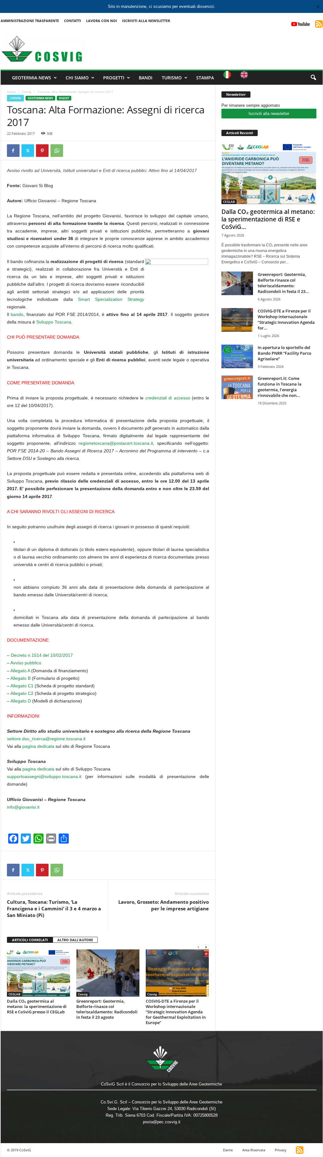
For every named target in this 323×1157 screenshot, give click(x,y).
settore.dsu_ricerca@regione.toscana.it (46, 738)
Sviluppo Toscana (53, 321)
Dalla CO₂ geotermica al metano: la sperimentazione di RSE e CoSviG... (268, 219)
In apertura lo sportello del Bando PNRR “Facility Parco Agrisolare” (284, 353)
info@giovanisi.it (23, 807)
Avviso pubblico (25, 662)
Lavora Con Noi (101, 20)
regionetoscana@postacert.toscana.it (116, 443)
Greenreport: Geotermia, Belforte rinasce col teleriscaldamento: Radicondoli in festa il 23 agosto (107, 1009)
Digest (64, 98)
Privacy (280, 1150)
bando (17, 314)
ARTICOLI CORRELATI (30, 939)
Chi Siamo (77, 78)
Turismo (172, 78)
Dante (228, 1150)
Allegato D (20, 700)
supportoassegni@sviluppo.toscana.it (46, 776)
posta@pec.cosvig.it (161, 1122)
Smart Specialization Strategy (111, 299)
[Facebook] (13, 150)
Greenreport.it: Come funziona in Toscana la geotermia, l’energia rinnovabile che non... (280, 386)
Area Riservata (253, 1150)
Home (11, 91)
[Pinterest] (42, 150)
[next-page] (206, 947)
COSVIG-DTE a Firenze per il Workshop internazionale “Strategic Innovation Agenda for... (286, 319)
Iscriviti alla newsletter (269, 113)
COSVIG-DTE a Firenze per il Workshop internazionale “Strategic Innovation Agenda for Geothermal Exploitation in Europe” (176, 1011)
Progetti (113, 78)
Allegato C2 (21, 693)
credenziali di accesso (167, 397)
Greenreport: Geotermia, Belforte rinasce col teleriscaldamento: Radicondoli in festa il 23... (283, 283)
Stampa (205, 78)
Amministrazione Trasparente (30, 20)
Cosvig (26, 91)
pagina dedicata (38, 746)
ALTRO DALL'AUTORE (75, 939)
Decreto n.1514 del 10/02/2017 (42, 655)
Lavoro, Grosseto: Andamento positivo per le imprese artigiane (163, 905)
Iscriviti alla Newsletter (146, 20)
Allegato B (20, 678)
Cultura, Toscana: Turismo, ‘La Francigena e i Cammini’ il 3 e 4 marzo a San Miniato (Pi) (54, 908)
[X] (27, 150)
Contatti (72, 20)
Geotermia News (31, 78)
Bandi (145, 78)
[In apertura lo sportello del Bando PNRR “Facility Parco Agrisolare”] (237, 356)
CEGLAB (15, 994)
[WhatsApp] (56, 150)
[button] (313, 78)
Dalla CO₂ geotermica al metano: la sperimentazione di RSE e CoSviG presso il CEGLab (37, 1006)
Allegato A (20, 670)
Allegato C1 (21, 685)
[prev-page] (198, 947)
